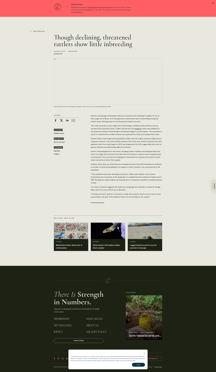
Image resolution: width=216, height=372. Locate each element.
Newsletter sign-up (149, 359)
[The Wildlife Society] (108, 280)
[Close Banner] (213, 3)
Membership (61, 318)
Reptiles (57, 151)
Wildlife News (72, 51)
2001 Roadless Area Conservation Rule (99, 7)
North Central (59, 142)
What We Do (94, 318)
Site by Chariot (148, 367)
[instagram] (58, 359)
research (138, 129)
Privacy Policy (131, 360)
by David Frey (58, 54)
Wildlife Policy (96, 331)
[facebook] (54, 359)
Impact (58, 331)
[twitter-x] (63, 359)
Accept (138, 364)
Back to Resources (39, 31)
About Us (92, 325)
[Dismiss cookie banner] (144, 353)
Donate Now (79, 341)
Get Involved (63, 325)
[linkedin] (67, 359)
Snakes (56, 154)
